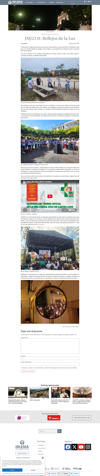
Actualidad (28, 2)
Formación (59, 2)
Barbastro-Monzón (35, 388)
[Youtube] (89, 1)
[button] (42, 458)
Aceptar (12, 470)
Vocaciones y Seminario (53, 34)
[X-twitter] (87, 1)
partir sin (40, 224)
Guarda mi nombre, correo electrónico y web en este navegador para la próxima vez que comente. (49, 367)
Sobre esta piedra (35, 400)
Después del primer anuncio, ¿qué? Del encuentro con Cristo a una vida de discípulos (17, 401)
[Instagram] (91, 1)
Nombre (23, 356)
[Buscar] (59, 431)
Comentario (24, 337)
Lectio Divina (41, 2)
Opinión (51, 2)
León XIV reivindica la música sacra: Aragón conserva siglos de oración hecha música (81, 401)
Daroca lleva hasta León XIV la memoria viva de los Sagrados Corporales (60, 401)
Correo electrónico (26, 362)
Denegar (33, 470)
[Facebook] (85, 1)
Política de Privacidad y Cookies (8, 473)
